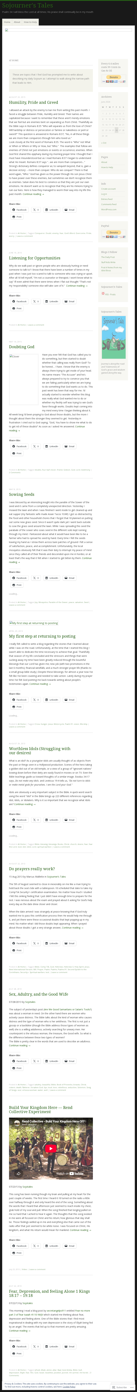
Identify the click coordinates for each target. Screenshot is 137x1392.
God (73, 469)
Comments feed (108, 204)
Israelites (49, 1372)
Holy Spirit (79, 966)
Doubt (48, 233)
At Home (22, 233)
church (73, 844)
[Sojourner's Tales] (68, 41)
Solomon (82, 1087)
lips (45, 1087)
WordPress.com (108, 209)
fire (31, 1372)
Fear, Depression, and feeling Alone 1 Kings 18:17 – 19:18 (49, 1293)
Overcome (80, 233)
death (18, 1087)
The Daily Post (108, 257)
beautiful (46, 1084)
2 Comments (14, 472)
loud (50, 1087)
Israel (41, 1372)
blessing (44, 844)
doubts (38, 469)
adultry (38, 1084)
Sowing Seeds (21, 494)
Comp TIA (44, 966)
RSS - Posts (110, 294)
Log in (104, 194)
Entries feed (106, 199)
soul (19, 1090)
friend (59, 469)
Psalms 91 (62, 969)
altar (55, 1370)
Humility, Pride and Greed (33, 102)
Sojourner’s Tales (56, 876)
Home (7, 21)
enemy (55, 233)
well (46, 1090)
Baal (59, 1370)
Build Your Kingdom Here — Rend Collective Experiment (41, 1109)
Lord (78, 469)
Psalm (47, 969)
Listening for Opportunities (34, 258)
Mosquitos (43, 602)
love (55, 1087)
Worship (83, 724)
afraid (37, 1370)
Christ (66, 844)
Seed (86, 602)
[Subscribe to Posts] (103, 294)
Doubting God (21, 347)
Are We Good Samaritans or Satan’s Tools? (67, 1009)
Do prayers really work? (32, 869)
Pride (88, 233)
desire (80, 844)
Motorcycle (59, 724)
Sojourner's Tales (27, 5)
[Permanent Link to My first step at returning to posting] (33, 623)
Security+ (24, 972)
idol (24, 847)
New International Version (20, 969)
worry (11, 236)
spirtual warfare (44, 847)
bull (80, 1370)
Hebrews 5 (69, 966)
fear (61, 233)
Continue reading (33, 194)
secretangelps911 (56, 1310)
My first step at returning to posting (42, 636)
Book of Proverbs (64, 1084)
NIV (34, 969)
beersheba (67, 1370)
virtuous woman (29, 1090)
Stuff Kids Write (108, 262)
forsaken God (37, 1087)
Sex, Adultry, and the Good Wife (38, 994)
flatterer (26, 1087)
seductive (72, 1087)
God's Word (69, 233)
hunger (44, 724)
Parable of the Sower (58, 602)
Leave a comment (25, 236)
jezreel (65, 1372)
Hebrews (59, 966)
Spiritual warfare (37, 972)
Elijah (22, 1372)
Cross (37, 724)
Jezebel (57, 1372)
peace (71, 602)
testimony (85, 469)
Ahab (43, 1370)
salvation (79, 602)
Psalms (54, 969)
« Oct (103, 142)
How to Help (30, 21)
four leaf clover (49, 469)
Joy (36, 602)
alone (49, 1370)
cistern (12, 1087)
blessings (53, 844)
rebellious (62, 1087)
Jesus (50, 724)
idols (29, 847)
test (47, 972)
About (17, 21)
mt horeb (84, 1372)
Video (24, 1269)
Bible (37, 844)
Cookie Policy (69, 1386)
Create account (108, 188)
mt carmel (74, 1372)
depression (14, 1372)
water (40, 1090)
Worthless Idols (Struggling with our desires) (39, 751)
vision (76, 724)
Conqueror (40, 233)
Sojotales (30, 1001)
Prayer (40, 969)
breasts (76, 1084)
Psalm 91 (69, 724)
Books (60, 844)
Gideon (66, 469)
